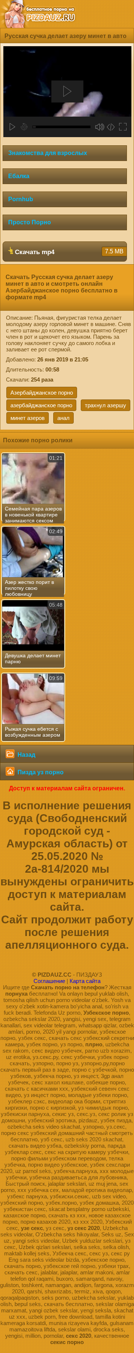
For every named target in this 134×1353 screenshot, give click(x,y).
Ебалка (18, 176)
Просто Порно (29, 222)
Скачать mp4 (68, 252)
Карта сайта (85, 981)
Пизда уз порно (40, 772)
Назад (25, 755)
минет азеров (27, 418)
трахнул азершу (105, 405)
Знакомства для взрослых (47, 153)
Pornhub (20, 199)
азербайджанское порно (41, 405)
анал (63, 418)
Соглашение (49, 981)
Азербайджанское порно (41, 392)
